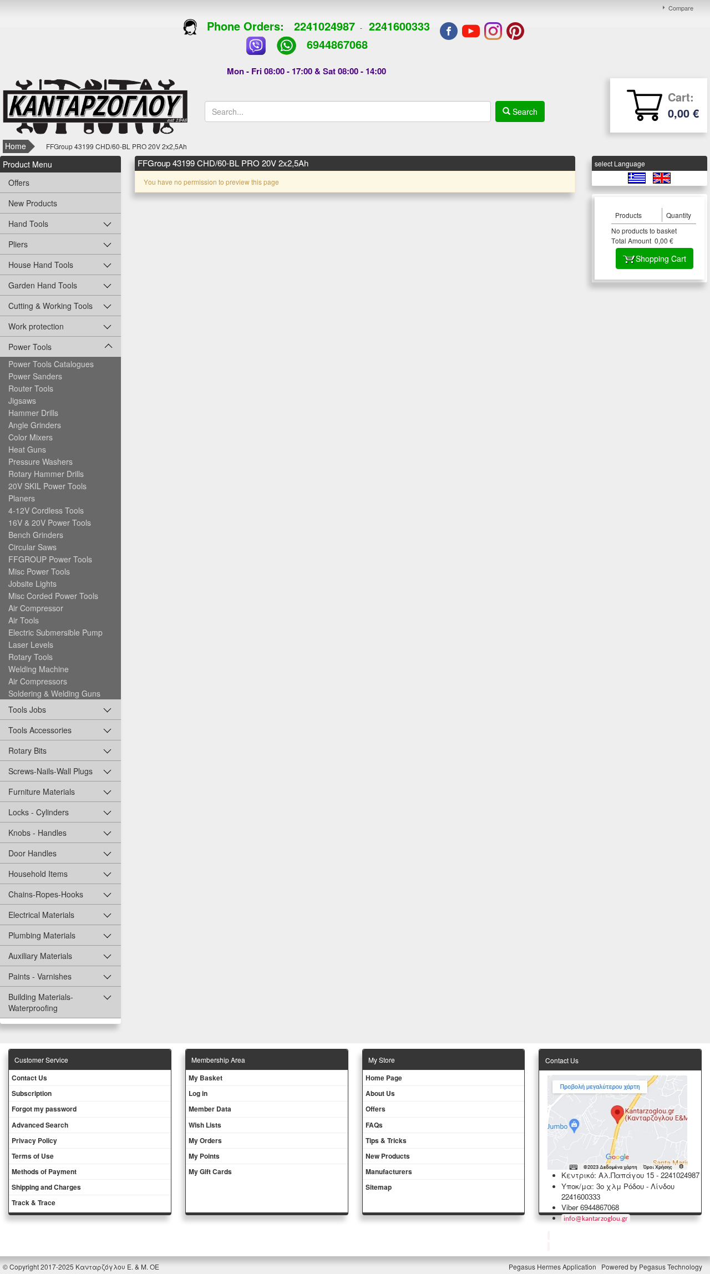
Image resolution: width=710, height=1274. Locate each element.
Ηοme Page (384, 1078)
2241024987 (324, 26)
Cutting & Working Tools (50, 305)
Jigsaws (22, 400)
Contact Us (29, 1078)
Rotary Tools (30, 656)
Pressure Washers (40, 461)
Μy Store (381, 1059)
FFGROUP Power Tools (50, 559)
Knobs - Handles (37, 832)
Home (15, 145)
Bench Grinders (35, 534)
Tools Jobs (27, 709)
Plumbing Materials (41, 935)
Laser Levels (30, 644)
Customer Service (41, 1059)
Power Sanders (35, 376)
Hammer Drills (33, 412)
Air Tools (23, 620)
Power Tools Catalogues (51, 363)
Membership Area (218, 1059)
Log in (198, 1093)
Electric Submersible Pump (55, 632)
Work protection (36, 326)
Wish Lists (205, 1125)
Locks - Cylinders (38, 812)
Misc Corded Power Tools (53, 595)
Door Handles (32, 853)
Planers (21, 498)
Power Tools (30, 346)
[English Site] (661, 177)
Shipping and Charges (46, 1187)
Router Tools (30, 388)
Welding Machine (38, 668)
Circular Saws (32, 546)
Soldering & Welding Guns (54, 693)
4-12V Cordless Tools (46, 510)
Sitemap (379, 1187)
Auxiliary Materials (40, 955)
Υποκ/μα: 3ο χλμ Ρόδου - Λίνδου (617, 1186)
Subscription (32, 1093)
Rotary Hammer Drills (46, 473)
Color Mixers (30, 437)
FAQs (374, 1125)
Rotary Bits (27, 750)
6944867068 (337, 44)
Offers (18, 182)
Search (523, 111)
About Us (380, 1093)
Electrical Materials (41, 914)
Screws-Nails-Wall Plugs (50, 770)
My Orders (205, 1140)
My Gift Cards (210, 1171)
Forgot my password (44, 1109)
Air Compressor (35, 607)
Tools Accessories (40, 729)
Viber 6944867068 (590, 1207)
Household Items (38, 873)
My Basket (205, 1078)
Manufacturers (389, 1171)
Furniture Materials (41, 791)
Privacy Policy (34, 1140)
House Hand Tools (40, 264)
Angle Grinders (34, 424)
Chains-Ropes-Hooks (45, 894)
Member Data (210, 1109)
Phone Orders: (245, 26)
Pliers (18, 244)
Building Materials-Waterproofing (40, 1002)
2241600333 (399, 26)
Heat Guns (27, 449)
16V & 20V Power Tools (49, 522)
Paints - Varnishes (40, 976)
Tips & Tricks (386, 1140)
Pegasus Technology (671, 1266)
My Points (204, 1156)
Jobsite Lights (32, 583)
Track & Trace (33, 1202)
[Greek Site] (637, 177)
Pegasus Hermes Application (553, 1266)
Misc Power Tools (39, 571)
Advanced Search (40, 1125)
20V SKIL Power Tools (47, 485)
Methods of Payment (44, 1171)
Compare (680, 7)
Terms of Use (33, 1156)
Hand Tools (28, 223)
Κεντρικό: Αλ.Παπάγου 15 (607, 1175)
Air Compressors (37, 681)
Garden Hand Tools (42, 285)
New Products (32, 203)
